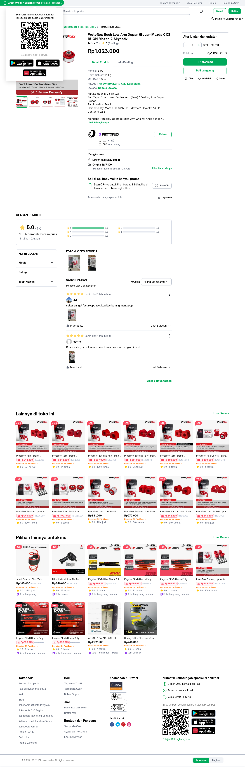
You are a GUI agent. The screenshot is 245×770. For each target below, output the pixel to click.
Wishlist (206, 78)
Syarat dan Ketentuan (76, 731)
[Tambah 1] (199, 45)
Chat (191, 78)
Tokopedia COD (73, 688)
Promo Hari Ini (26, 732)
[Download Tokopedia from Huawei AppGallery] (203, 730)
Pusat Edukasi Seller (75, 707)
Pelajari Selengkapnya (174, 739)
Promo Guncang (28, 742)
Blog (21, 699)
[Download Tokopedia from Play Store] (203, 713)
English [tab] (216, 760)
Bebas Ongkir (71, 694)
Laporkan (167, 197)
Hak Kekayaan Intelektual (32, 688)
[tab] (100, 62)
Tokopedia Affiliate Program (34, 705)
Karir (21, 694)
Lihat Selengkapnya (98, 122)
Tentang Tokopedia (170, 3)
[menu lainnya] (169, 294)
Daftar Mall (70, 712)
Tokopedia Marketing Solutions (36, 715)
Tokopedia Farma (28, 726)
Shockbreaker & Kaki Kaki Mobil (79, 26)
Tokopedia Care (230, 3)
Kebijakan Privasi (73, 737)
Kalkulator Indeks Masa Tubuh (35, 721)
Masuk (219, 11)
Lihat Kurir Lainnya (162, 168)
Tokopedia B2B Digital (31, 710)
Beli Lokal (24, 737)
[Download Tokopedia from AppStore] (203, 721)
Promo (212, 3)
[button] (228, 19)
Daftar (234, 11)
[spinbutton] (192, 45)
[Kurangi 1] (186, 45)
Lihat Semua (221, 413)
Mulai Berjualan (194, 3)
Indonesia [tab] (201, 760)
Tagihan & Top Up (73, 683)
